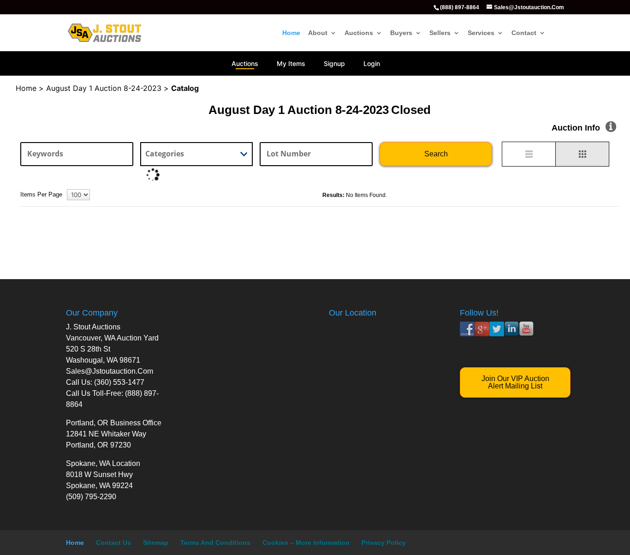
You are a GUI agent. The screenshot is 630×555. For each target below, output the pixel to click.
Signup (334, 63)
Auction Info (576, 127)
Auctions (359, 33)
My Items (291, 63)
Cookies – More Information (306, 542)
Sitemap (155, 542)
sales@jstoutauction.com (109, 371)
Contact (523, 33)
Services (481, 33)
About (317, 33)
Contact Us (113, 542)
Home (291, 33)
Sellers (440, 33)
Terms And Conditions (215, 542)
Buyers (401, 33)
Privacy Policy (384, 542)
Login (371, 63)
